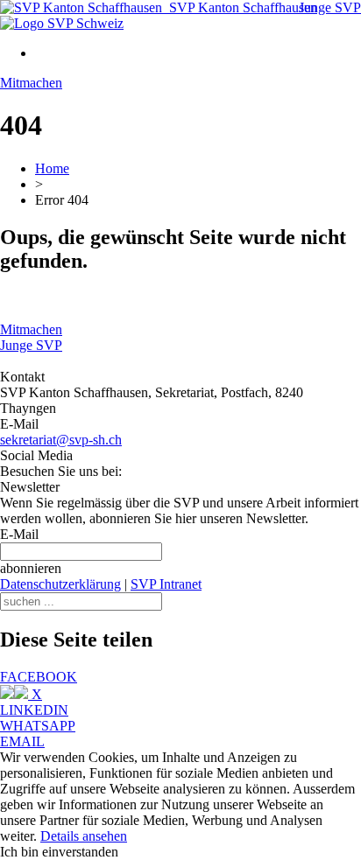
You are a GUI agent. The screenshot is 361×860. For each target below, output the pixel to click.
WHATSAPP (37, 725)
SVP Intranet (166, 584)
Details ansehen (83, 836)
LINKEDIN (34, 710)
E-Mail (19, 534)
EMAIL (22, 741)
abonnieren (30, 568)
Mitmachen (31, 82)
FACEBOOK (38, 676)
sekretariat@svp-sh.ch (61, 439)
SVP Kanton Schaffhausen (239, 7)
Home (52, 168)
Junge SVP (330, 7)
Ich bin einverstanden (59, 851)
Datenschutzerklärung (60, 584)
